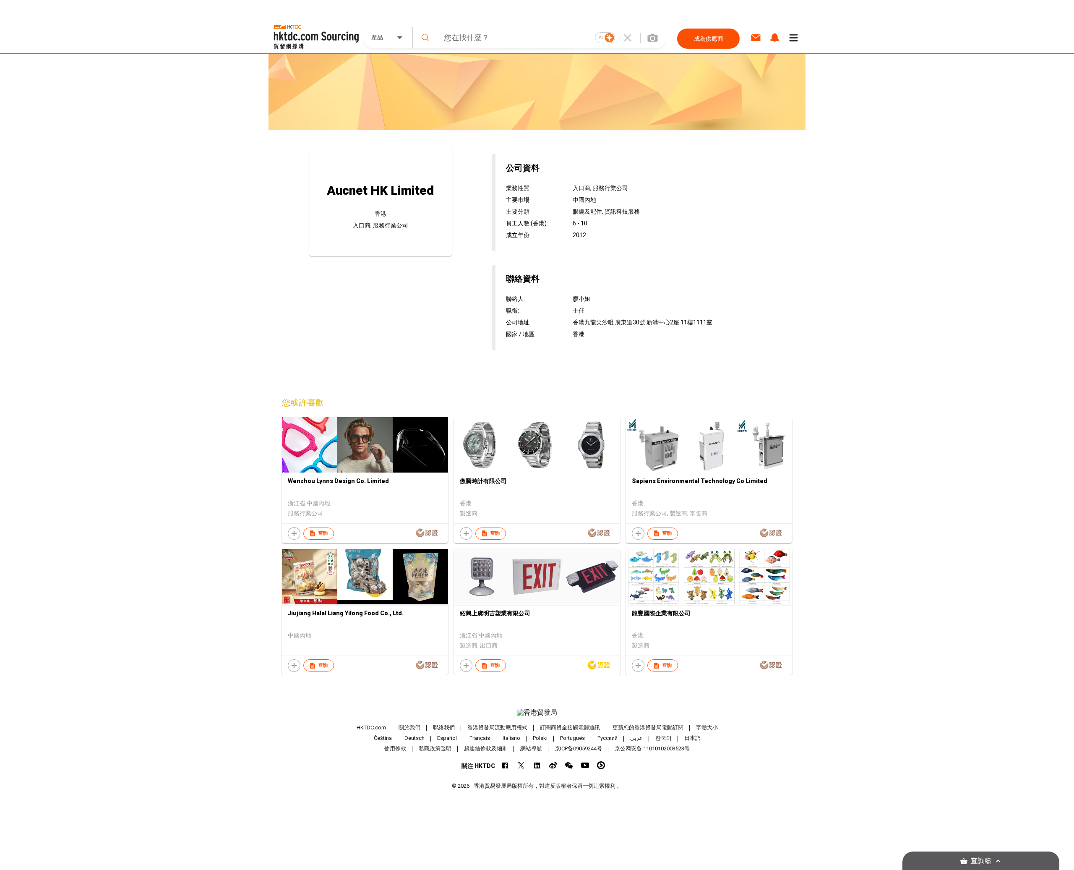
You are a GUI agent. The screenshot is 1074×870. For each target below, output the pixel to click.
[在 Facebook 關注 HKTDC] (505, 765)
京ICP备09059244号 (578, 748)
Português (572, 738)
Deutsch (414, 738)
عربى (636, 738)
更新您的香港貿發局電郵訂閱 (648, 727)
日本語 (692, 738)
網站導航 (531, 748)
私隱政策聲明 (435, 748)
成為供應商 (708, 38)
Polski (540, 738)
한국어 (663, 738)
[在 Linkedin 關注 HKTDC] (537, 765)
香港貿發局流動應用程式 (497, 727)
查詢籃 (981, 861)
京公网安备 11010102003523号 (652, 748)
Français (479, 738)
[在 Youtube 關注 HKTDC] (585, 765)
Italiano (511, 738)
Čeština (383, 738)
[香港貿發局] (537, 712)
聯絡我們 (444, 727)
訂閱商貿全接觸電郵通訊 (570, 727)
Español (447, 738)
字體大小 (707, 727)
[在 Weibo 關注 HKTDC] (553, 765)
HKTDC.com (371, 727)
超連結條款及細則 (486, 748)
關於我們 (409, 727)
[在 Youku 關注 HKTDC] (601, 765)
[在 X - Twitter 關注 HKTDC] (521, 765)
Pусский (607, 738)
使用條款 (395, 748)
